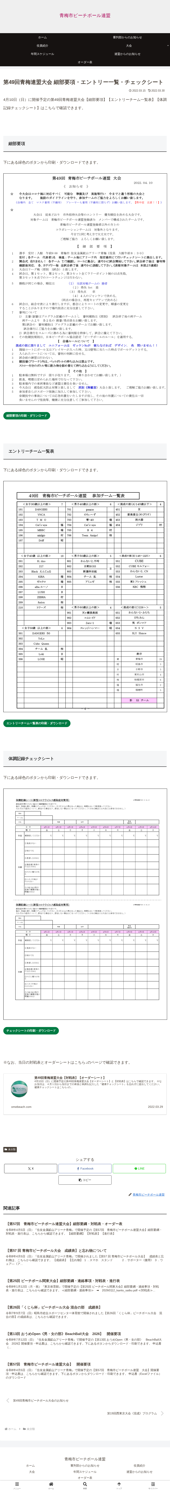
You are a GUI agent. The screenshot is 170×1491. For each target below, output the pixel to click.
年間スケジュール (85, 1471)
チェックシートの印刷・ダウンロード (31, 1030)
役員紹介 (139, 1465)
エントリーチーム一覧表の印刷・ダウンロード (36, 723)
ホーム (30, 1465)
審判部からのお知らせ (85, 1465)
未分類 (12, 1149)
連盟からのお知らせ (139, 1471)
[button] (85, 1180)
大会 (32, 1471)
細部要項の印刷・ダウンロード (26, 415)
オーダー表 (85, 1477)
